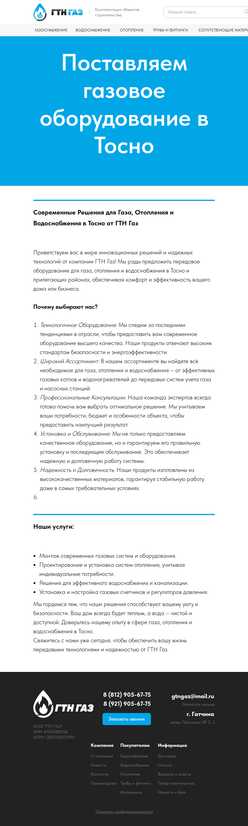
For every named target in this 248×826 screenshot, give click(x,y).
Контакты (100, 774)
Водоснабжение (134, 765)
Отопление (130, 774)
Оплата (165, 765)
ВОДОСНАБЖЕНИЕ (93, 30)
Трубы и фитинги (135, 783)
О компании (102, 755)
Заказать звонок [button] (127, 719)
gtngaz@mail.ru (192, 696)
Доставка (167, 755)
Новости (98, 765)
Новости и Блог (172, 792)
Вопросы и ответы (174, 774)
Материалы (131, 792)
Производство (104, 783)
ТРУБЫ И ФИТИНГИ (170, 30)
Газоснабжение (134, 755)
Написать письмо (199, 704)
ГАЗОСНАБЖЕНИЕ (51, 30)
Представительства (176, 783)
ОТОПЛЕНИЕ (132, 30)
